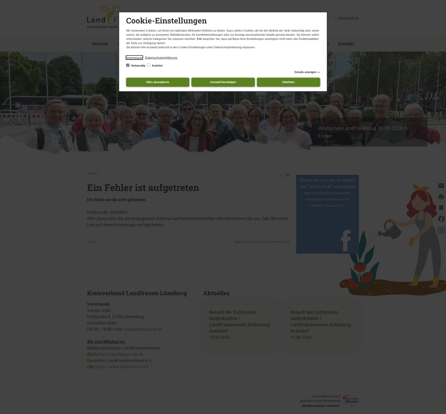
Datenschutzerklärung (161, 57)
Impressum (134, 57)
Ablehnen (288, 82)
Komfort (157, 65)
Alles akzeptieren (157, 82)
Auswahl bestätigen (223, 82)
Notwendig (138, 65)
